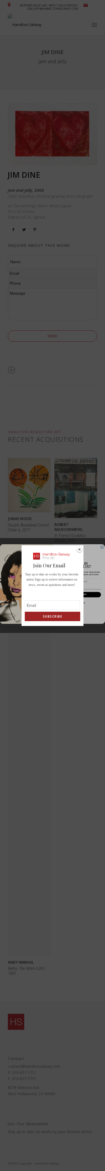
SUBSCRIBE (52, 616)
